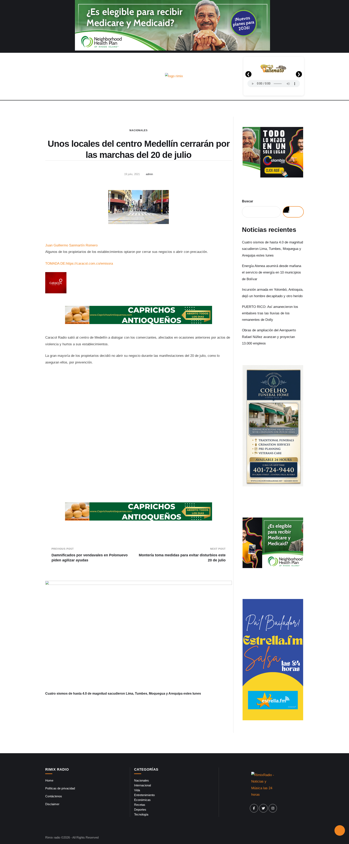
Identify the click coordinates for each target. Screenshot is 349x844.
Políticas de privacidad (60, 788)
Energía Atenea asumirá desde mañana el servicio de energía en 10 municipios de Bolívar (271, 272)
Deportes (140, 809)
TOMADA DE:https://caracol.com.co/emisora (79, 263)
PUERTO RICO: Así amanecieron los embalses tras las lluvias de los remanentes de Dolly (270, 313)
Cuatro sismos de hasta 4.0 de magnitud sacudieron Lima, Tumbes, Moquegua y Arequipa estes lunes (123, 693)
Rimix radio (52, 837)
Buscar (247, 201)
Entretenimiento (144, 795)
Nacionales (138, 130)
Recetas (139, 804)
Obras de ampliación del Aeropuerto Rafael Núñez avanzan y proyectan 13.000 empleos (269, 336)
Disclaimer (52, 804)
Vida (137, 790)
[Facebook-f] (254, 808)
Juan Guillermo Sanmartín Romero (71, 245)
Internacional (142, 785)
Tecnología (141, 814)
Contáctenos (53, 796)
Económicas (142, 800)
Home (49, 780)
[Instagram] (273, 808)
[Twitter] (263, 808)
